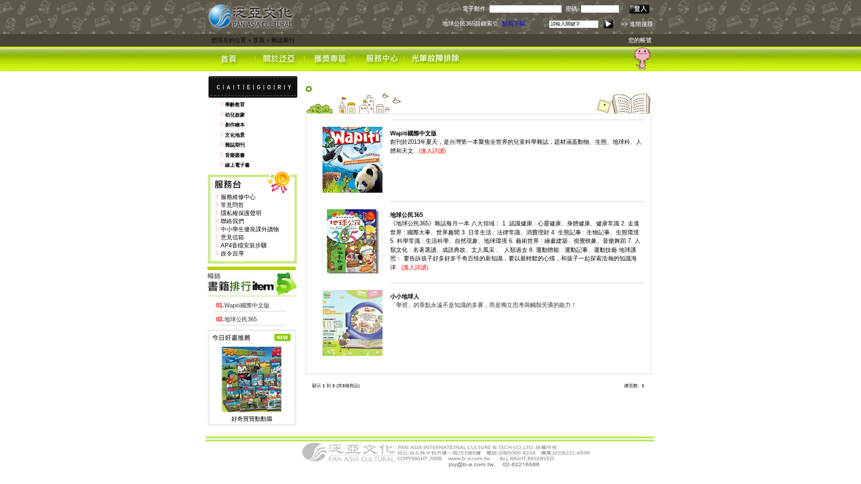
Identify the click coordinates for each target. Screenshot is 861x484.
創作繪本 (235, 124)
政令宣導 (232, 253)
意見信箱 (232, 237)
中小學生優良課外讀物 (250, 229)
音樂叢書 (235, 155)
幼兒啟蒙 (235, 114)
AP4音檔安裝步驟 (244, 245)
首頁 (259, 40)
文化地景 (235, 135)
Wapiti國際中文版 (243, 305)
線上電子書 (237, 165)
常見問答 (232, 205)
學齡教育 (235, 104)
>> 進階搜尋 (637, 24)
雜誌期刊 (283, 40)
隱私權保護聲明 (241, 213)
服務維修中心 (238, 197)
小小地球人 (404, 296)
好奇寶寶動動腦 (251, 418)
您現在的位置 (228, 40)
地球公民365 (236, 319)
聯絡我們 (232, 221)
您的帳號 (640, 40)
